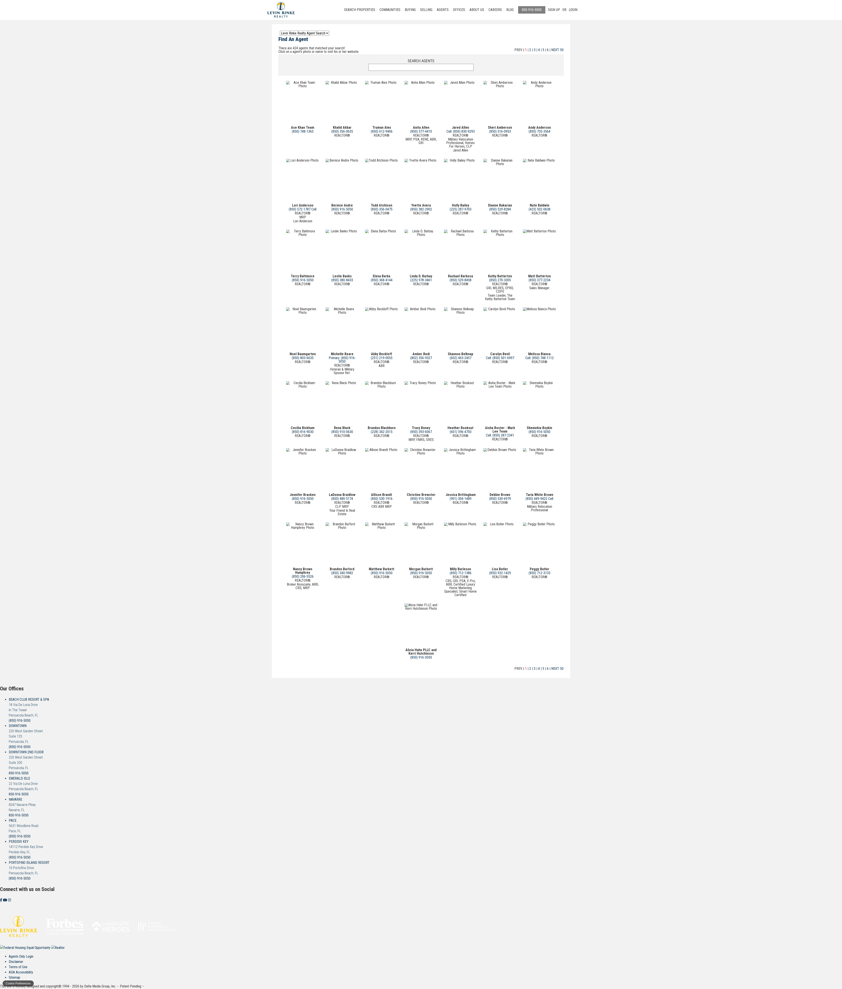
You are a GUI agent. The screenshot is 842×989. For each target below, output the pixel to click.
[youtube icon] (5, 900)
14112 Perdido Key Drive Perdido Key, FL (26, 846)
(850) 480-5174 (342, 499)
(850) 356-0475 (381, 209)
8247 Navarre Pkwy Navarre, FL (22, 804)
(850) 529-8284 (500, 209)
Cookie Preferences (18, 983)
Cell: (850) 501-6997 (500, 358)
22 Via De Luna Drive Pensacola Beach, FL (23, 783)
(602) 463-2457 (460, 358)
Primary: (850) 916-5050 (342, 360)
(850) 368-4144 (381, 280)
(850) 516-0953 (500, 131)
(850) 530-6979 (500, 499)
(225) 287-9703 (460, 209)
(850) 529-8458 (460, 280)
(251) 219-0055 (381, 358)
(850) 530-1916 (381, 499)
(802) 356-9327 (421, 358)
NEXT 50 (557, 50)
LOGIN (573, 10)
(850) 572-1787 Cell (302, 209)
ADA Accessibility (21, 972)
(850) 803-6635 (303, 358)
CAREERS (495, 10)
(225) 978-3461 (421, 280)
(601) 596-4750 (460, 432)
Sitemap (14, 977)
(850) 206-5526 (303, 576)
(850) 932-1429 (500, 573)
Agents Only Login (21, 956)
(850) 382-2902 (421, 209)
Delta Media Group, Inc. (100, 986)
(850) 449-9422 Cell (539, 499)
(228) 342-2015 (381, 432)
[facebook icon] (1, 900)
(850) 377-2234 (539, 280)
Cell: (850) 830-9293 (460, 131)
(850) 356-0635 (342, 131)
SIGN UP (554, 10)
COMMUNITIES (390, 10)
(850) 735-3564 (539, 131)
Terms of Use (18, 967)
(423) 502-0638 (539, 209)
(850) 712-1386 (460, 573)
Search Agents (421, 61)
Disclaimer (16, 962)
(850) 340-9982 (342, 573)
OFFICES (459, 10)
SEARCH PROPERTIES (359, 10)
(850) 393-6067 (421, 432)
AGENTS (443, 10)
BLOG (510, 10)
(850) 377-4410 (421, 131)
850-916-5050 (532, 10)
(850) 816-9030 (303, 432)
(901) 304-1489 (460, 499)
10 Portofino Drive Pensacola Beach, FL (29, 868)
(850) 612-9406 (381, 131)
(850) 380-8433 (342, 280)
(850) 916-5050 (342, 209)
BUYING (410, 10)
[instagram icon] (9, 900)
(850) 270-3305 (500, 280)
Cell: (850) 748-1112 (539, 358)
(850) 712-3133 (539, 573)
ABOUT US (476, 10)
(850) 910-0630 (342, 432)
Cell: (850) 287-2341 (500, 435)
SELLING (426, 10)
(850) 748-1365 (303, 131)
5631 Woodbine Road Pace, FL (23, 825)
